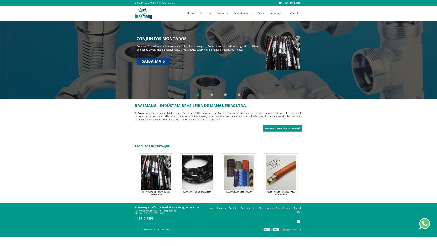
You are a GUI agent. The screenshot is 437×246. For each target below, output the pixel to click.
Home (190, 13)
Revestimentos (243, 13)
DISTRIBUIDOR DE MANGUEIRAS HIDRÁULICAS (156, 193)
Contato (295, 13)
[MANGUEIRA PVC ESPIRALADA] (239, 172)
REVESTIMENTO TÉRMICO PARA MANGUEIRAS (281, 193)
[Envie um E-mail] (280, 2)
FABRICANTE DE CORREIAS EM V (197, 192)
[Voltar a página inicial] (143, 13)
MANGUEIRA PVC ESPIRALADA (239, 192)
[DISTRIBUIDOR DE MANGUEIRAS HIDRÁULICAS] (155, 172)
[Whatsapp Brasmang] (424, 223)
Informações (277, 13)
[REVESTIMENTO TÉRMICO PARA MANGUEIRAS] (280, 172)
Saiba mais (153, 61)
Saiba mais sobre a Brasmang (281, 128)
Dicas (260, 13)
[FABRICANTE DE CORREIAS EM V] (197, 172)
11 (293, 2)
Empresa (205, 13)
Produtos (222, 13)
